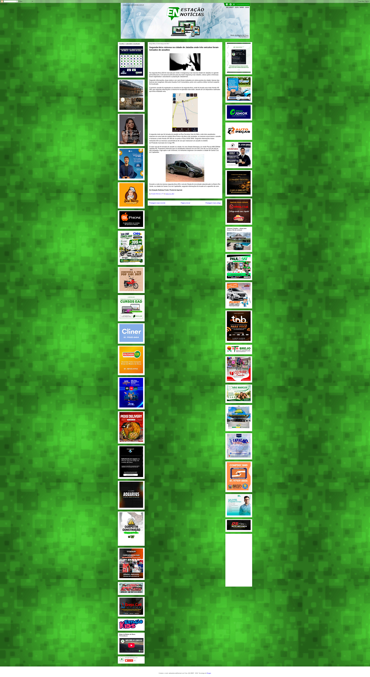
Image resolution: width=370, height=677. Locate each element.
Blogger (209, 673)
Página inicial (185, 203)
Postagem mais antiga (213, 203)
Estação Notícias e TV (157, 194)
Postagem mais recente (157, 203)
